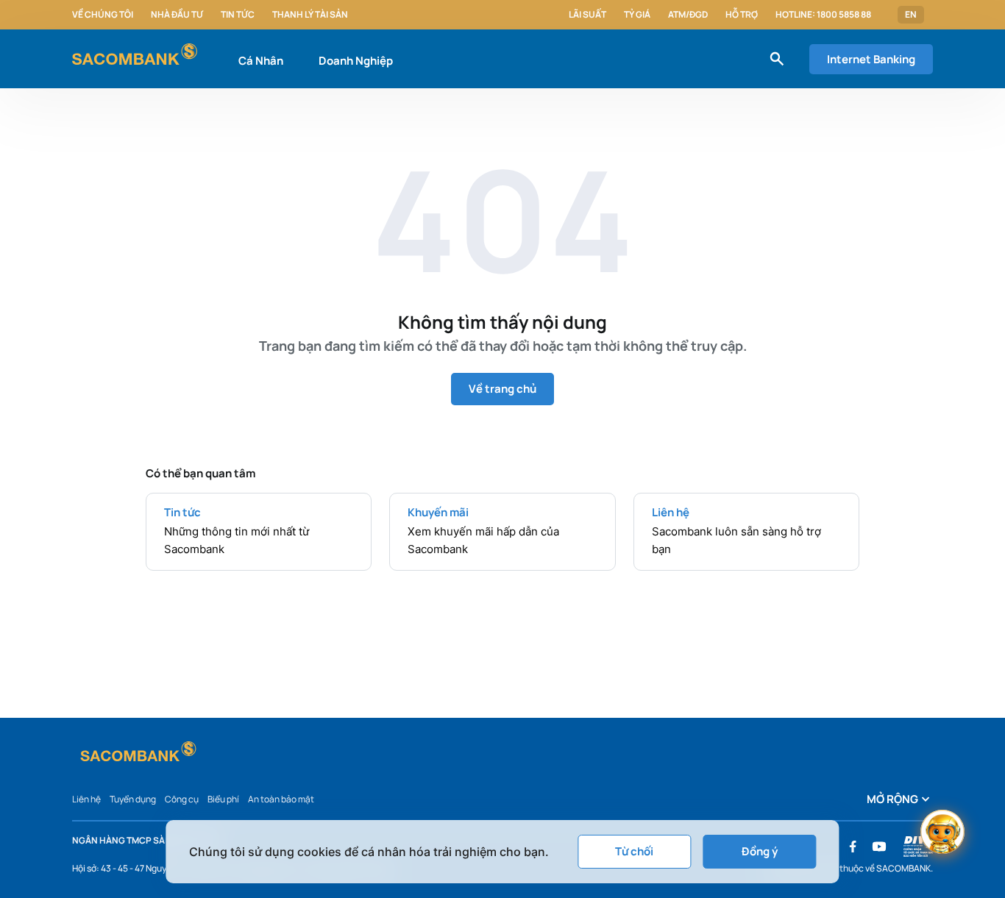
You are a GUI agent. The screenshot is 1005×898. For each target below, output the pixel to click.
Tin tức (238, 15)
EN (911, 15)
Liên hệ (86, 799)
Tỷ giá (637, 15)
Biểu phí (223, 799)
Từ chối (634, 851)
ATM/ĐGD (688, 15)
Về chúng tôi (102, 15)
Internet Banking (871, 59)
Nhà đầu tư (177, 15)
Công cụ (182, 799)
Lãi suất (587, 15)
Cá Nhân (260, 60)
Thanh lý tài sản (310, 15)
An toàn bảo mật (281, 799)
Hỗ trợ (741, 15)
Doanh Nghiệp (356, 60)
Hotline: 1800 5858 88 (823, 15)
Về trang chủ (502, 388)
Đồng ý (760, 851)
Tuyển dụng (133, 799)
